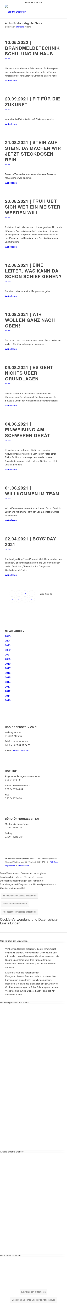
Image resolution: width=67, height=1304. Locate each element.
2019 (7, 663)
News (7, 58)
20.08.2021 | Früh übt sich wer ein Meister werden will (32, 207)
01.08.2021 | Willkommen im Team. (33, 491)
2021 (7, 654)
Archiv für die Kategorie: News (23, 23)
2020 (7, 659)
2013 (7, 686)
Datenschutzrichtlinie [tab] (10, 1255)
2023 (7, 645)
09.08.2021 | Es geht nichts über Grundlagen (29, 373)
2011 (7, 695)
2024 (7, 640)
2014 (7, 682)
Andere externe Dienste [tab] (12, 1151)
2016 (7, 672)
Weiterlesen (11, 80)
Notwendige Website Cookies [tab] (14, 1002)
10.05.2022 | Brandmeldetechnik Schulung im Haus (32, 48)
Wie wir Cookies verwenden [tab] (13, 940)
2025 (7, 636)
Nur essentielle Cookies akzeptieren (20, 911)
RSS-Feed (54, 861)
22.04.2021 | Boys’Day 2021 (30, 542)
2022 (7, 650)
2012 (7, 691)
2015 (7, 677)
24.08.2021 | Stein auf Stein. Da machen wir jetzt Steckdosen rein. (33, 151)
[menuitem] (10, 865)
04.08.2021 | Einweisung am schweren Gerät (27, 429)
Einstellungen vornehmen (15, 903)
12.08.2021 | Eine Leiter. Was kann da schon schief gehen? (33, 271)
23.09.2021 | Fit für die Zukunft (32, 102)
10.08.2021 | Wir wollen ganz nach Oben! (30, 320)
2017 (7, 668)
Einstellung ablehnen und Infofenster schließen (33, 1299)
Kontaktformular (21, 750)
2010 (7, 700)
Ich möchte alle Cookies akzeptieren (20, 895)
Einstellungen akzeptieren (33, 1291)
